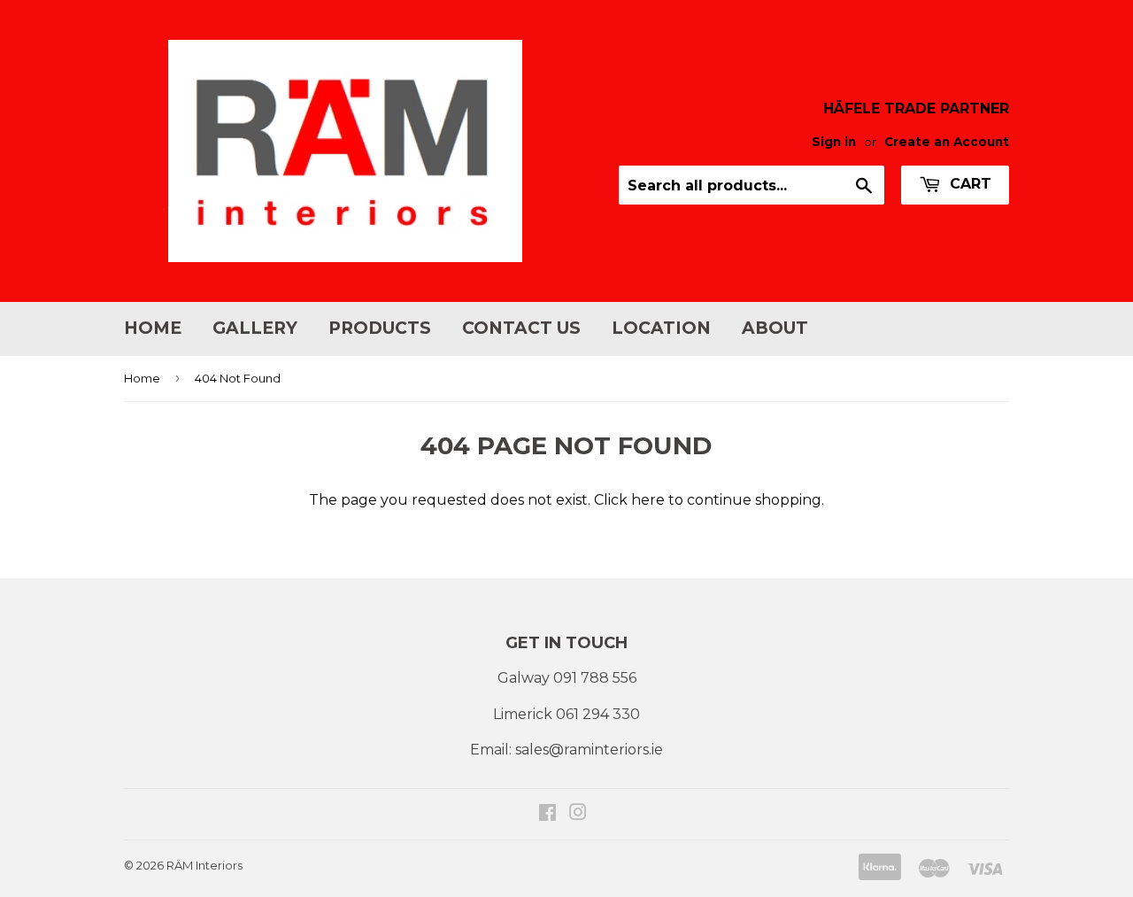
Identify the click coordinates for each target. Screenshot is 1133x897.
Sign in (834, 142)
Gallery (254, 328)
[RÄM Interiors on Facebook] (547, 814)
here (648, 499)
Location (661, 328)
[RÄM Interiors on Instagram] (578, 814)
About (775, 328)
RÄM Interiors (204, 865)
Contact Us (521, 328)
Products (379, 328)
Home (152, 328)
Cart (968, 183)
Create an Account (946, 142)
